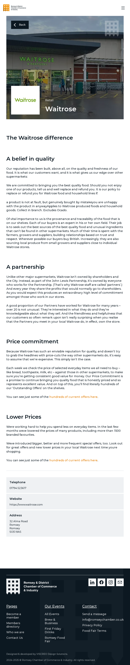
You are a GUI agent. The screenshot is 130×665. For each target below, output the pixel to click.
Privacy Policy (92, 625)
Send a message (94, 614)
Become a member (13, 615)
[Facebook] (101, 582)
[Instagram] (110, 582)
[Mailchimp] (120, 582)
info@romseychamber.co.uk (103, 619)
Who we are (15, 632)
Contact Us (14, 638)
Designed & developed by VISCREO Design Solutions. (37, 654)
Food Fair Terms (94, 631)
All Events (52, 614)
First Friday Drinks (53, 630)
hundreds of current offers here (73, 397)
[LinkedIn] (92, 582)
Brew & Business (51, 621)
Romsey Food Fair (55, 639)
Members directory (13, 624)
